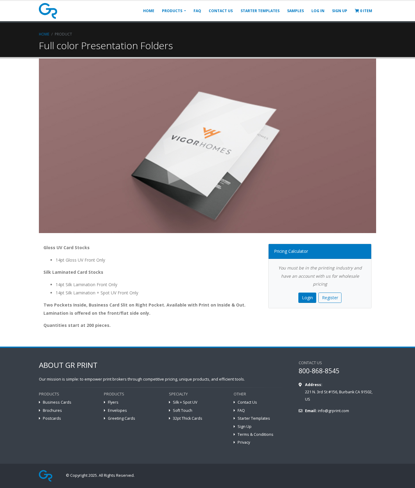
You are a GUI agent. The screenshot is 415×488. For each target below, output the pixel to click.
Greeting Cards (121, 418)
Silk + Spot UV (185, 402)
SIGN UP (339, 10)
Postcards (52, 418)
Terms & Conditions (255, 434)
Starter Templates (254, 418)
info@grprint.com (333, 410)
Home (44, 34)
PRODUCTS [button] (172, 10)
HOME (148, 10)
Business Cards (57, 402)
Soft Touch (182, 410)
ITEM (366, 10)
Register (330, 297)
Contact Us (247, 402)
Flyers (113, 402)
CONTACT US (221, 10)
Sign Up (245, 426)
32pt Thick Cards (187, 418)
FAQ (197, 10)
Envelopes (117, 410)
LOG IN (317, 10)
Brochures (52, 410)
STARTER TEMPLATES (260, 10)
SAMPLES (295, 10)
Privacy (244, 442)
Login (307, 297)
